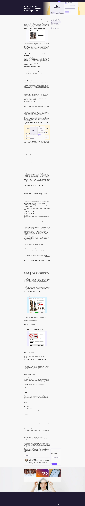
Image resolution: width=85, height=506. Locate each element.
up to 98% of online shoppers (35, 175)
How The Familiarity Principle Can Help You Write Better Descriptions (30, 478)
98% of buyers (26, 216)
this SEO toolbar (35, 197)
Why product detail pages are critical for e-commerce (55, 20)
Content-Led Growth (27, 455)
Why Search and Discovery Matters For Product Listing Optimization (42, 478)
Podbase (37, 88)
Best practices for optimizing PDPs (54, 23)
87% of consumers (28, 112)
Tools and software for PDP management (55, 27)
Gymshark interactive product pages (54, 26)
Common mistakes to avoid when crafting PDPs (55, 24)
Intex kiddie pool (40, 317)
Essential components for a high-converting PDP (55, 22)
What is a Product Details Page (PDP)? (55, 19)
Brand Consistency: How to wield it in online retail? (54, 478)
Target (25, 314)
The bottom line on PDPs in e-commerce (55, 28)
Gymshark (25, 347)
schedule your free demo (27, 453)
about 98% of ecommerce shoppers (32, 48)
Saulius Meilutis (32, 88)
